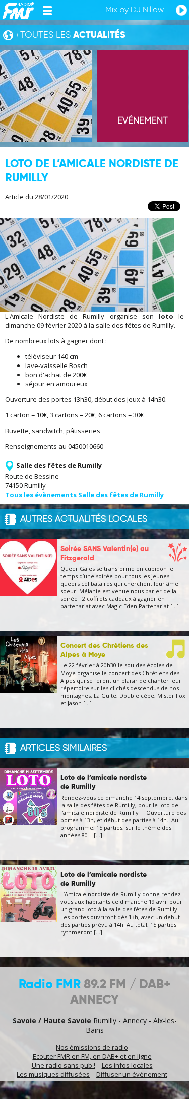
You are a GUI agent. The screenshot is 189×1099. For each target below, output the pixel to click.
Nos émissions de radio (92, 1047)
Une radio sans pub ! (63, 1065)
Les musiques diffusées (53, 1074)
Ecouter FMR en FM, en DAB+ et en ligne (92, 1056)
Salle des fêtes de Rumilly (59, 465)
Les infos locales (127, 1065)
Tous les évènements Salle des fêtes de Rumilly (84, 494)
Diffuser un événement (131, 1074)
